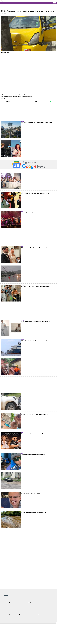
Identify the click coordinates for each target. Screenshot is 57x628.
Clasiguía (29, 607)
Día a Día (9, 605)
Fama (22, 192)
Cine (29, 605)
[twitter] (28, 615)
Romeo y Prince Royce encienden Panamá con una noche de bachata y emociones (35, 193)
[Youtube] (38, 615)
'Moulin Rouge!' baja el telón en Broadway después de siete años (32, 212)
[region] (28, 7)
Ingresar (54, 2)
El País (22, 121)
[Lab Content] (28, 596)
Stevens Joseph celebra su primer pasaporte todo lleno (30, 493)
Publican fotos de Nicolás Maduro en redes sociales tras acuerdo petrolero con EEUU (35, 321)
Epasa (29, 599)
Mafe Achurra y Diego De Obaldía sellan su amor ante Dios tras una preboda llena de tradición (37, 247)
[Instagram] (19, 615)
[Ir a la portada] (3, 1)
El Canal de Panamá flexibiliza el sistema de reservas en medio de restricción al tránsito (36, 340)
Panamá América (10, 599)
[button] (22, 101)
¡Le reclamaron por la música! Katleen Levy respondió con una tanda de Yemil (34, 414)
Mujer (9, 607)
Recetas (29, 602)
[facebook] (9, 615)
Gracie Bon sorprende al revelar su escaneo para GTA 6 (30, 141)
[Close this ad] (56, 623)
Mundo (22, 320)
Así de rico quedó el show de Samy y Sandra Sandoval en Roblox (32, 433)
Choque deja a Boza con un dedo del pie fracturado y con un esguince (33, 454)
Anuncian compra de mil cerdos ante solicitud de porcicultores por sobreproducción (35, 286)
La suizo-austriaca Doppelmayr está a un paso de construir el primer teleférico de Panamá (36, 122)
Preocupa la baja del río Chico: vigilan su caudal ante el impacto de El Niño (33, 512)
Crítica (9, 602)
